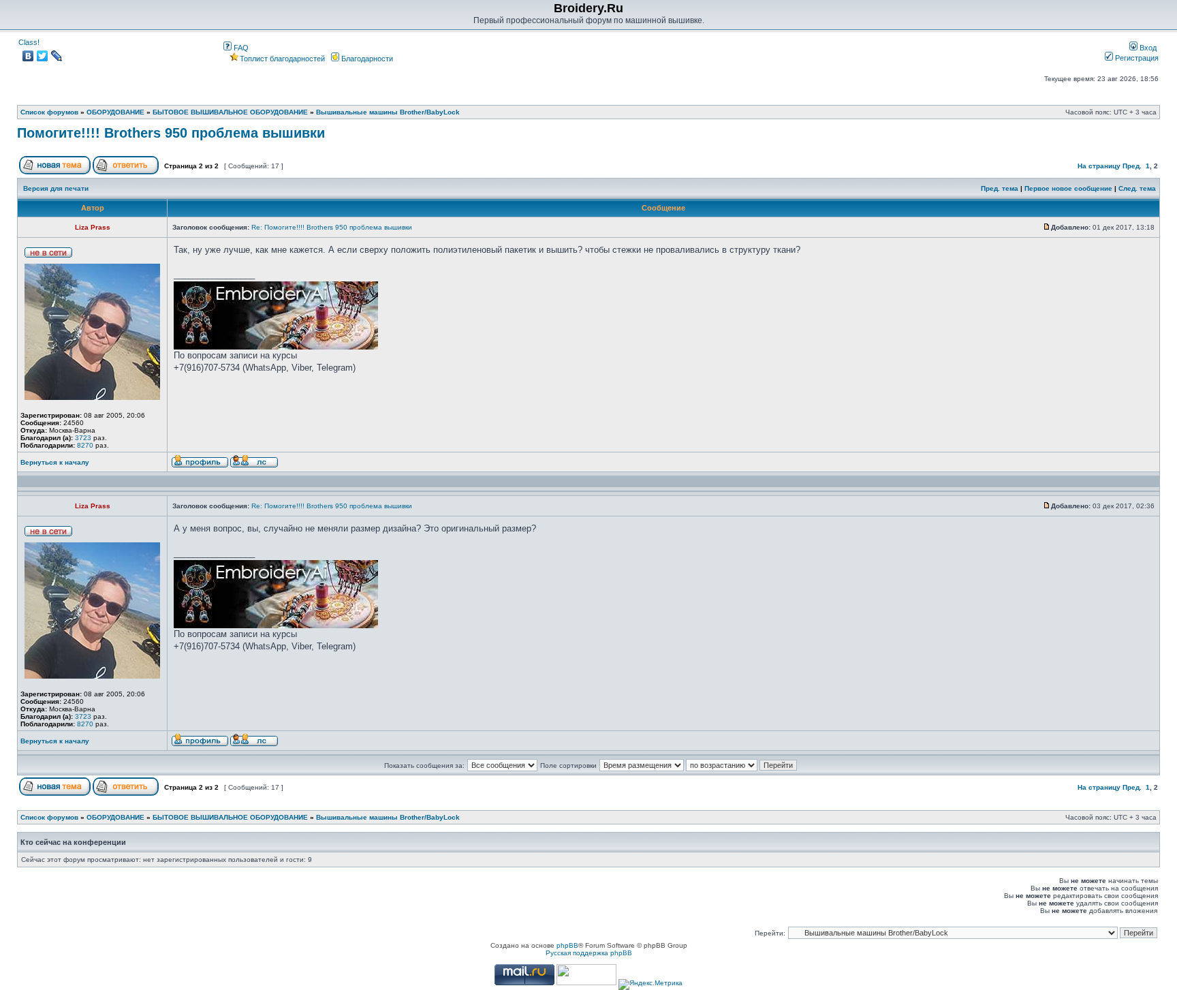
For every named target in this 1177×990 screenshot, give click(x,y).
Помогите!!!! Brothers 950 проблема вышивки (171, 132)
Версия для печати (56, 188)
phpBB (567, 945)
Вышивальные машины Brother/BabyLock (388, 112)
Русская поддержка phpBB (589, 953)
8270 (85, 445)
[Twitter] (42, 56)
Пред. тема (999, 188)
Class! (29, 42)
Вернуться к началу (54, 462)
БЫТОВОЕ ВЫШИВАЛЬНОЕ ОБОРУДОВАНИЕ (230, 112)
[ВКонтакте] (28, 56)
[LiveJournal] (57, 56)
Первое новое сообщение (1068, 188)
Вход (1147, 48)
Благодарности (366, 59)
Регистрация (1136, 58)
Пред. (1132, 166)
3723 (83, 438)
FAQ (240, 48)
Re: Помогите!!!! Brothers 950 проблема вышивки (331, 227)
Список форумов (49, 112)
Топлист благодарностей (282, 59)
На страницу (1099, 166)
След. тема (1137, 188)
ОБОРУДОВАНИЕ (115, 112)
